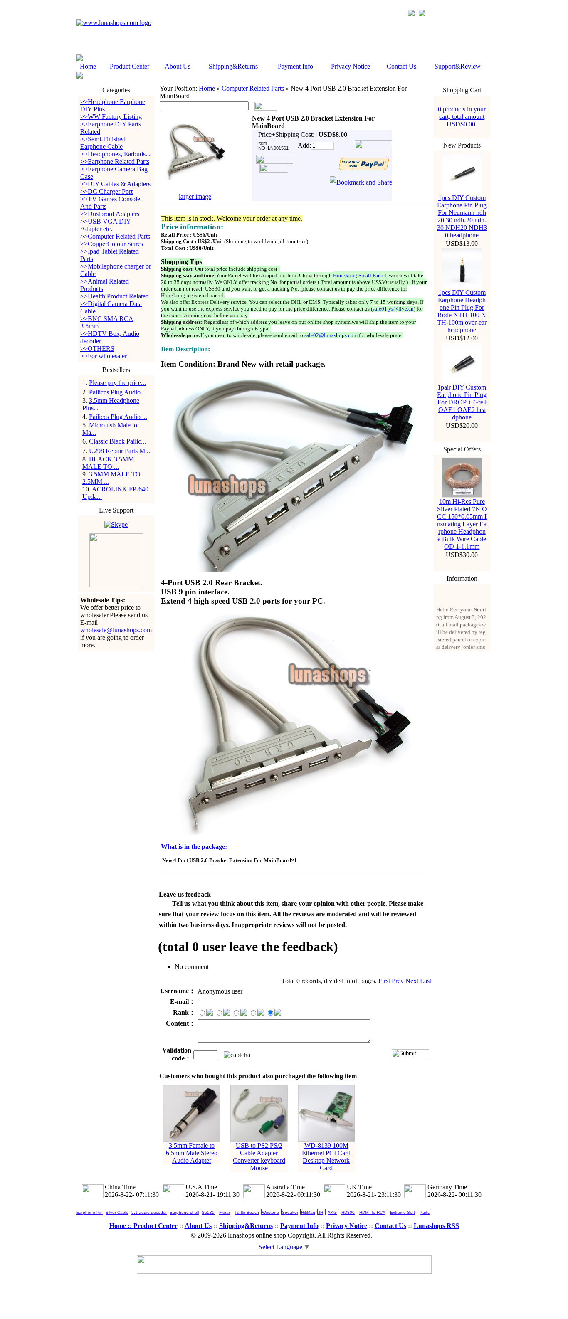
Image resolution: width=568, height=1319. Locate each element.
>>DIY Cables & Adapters (115, 183)
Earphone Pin (89, 1212)
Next (411, 980)
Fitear (224, 1212)
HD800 (348, 1212)
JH (320, 1212)
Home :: (121, 1225)
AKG (332, 1212)
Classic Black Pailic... (117, 441)
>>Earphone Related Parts (114, 161)
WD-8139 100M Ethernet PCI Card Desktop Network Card (326, 1156)
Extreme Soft (402, 1212)
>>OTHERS (97, 348)
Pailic (425, 1212)
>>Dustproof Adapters (109, 213)
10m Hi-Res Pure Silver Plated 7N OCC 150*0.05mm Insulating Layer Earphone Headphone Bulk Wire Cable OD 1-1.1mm (462, 524)
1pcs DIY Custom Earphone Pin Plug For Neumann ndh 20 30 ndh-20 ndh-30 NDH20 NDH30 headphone (462, 216)
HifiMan (308, 1212)
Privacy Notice (350, 66)
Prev (398, 980)
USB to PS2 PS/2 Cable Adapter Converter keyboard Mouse (259, 1156)
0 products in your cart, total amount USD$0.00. (462, 117)
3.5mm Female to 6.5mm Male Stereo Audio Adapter (191, 1153)
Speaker (290, 1212)
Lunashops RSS (436, 1225)
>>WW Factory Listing (111, 116)
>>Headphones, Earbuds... (115, 154)
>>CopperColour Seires (111, 243)
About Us (177, 66)
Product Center (129, 66)
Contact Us (401, 66)
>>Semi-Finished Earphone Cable (103, 143)
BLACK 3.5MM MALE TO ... (108, 463)
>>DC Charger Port (106, 191)
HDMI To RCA (372, 1212)
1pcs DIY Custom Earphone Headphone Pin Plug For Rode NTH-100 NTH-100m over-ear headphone (462, 311)
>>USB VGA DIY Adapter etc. (105, 225)
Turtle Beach (247, 1212)
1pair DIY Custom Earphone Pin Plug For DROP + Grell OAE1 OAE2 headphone (462, 402)
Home (88, 66)
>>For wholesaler (103, 356)
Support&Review (458, 66)
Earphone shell (184, 1212)
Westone (270, 1212)
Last (425, 980)
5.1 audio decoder (149, 1212)
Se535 (208, 1212)
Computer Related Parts (253, 88)
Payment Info (295, 66)
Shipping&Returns (233, 66)
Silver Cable (117, 1212)
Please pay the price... (117, 382)
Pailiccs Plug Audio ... (118, 392)
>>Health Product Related (114, 296)
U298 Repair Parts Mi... (120, 450)
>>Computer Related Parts (115, 236)
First (384, 980)
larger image (195, 196)
